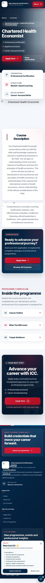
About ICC (6, 500)
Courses (13, 18)
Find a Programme (9, 522)
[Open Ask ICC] (41, 579)
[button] (22, 313)
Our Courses (7, 503)
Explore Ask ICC (15, 571)
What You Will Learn (18, 325)
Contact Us (7, 518)
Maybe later (35, 571)
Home (4, 18)
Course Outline (16, 313)
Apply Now (7, 515)
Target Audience (16, 337)
